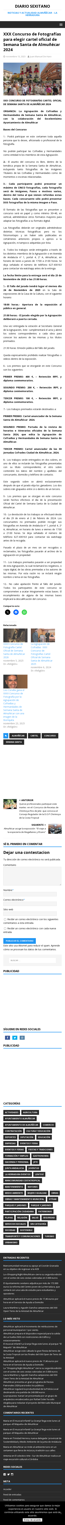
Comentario (9, 865)
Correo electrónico (13, 899)
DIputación (26, 1137)
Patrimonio (45, 1211)
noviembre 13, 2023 (16, 56)
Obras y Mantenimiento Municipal (24, 1199)
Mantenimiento (14, 1186)
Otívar (52, 1199)
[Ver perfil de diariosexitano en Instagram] (12, 1474)
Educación (44, 1137)
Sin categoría (38, 1224)
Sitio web (8, 909)
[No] (60, 1513)
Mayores (33, 1186)
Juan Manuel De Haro (41, 56)
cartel (34, 735)
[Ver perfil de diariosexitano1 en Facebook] (4, 1474)
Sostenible (26, 1230)
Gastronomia (40, 1155)
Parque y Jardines (41, 1205)
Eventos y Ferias (14, 1149)
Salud (35, 1217)
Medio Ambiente (14, 1193)
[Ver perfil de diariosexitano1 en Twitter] (8, 1474)
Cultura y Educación (38, 1131)
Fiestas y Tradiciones (40, 1149)
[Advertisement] (32, 772)
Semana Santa (14, 742)
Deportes (10, 1137)
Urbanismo (11, 1242)
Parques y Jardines (15, 1205)
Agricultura (30, 1112)
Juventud (33, 1168)
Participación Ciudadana (19, 1211)
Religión (22, 1217)
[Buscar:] (32, 960)
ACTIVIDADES (11, 1112)
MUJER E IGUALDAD (37, 1193)
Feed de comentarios (14, 1499)
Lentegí (39, 1174)
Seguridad (49, 1217)
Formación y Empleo (16, 1155)
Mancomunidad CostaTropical (22, 1180)
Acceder (7, 1489)
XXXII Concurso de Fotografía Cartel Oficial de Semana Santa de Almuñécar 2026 (14, 650)
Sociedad (10, 1230)
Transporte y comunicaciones (22, 1236)
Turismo (49, 1236)
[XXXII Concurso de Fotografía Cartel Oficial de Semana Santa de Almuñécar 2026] (15, 635)
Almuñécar (18, 735)
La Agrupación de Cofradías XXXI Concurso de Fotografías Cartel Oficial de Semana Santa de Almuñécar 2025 (41, 653)
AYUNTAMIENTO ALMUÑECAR (20, 1118)
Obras (54, 1193)
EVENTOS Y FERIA (29, 1143)
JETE (35, 1162)
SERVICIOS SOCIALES (15, 1224)
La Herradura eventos (17, 1174)
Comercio (48, 1124)
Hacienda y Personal (17, 1162)
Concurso (50, 735)
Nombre (7, 890)
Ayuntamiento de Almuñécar (21, 1124)
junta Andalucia (14, 1168)
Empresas (10, 1143)
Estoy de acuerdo (32, 1520)
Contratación (13, 1131)
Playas (9, 1217)
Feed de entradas (12, 1494)
